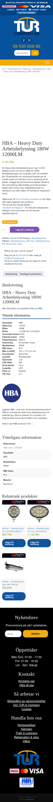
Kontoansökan (26, 725)
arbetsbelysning (18, 240)
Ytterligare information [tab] (31, 273)
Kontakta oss (26, 681)
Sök (35, 52)
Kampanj (26, 729)
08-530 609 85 (26, 46)
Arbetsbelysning (39, 68)
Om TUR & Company (26, 705)
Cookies (26, 709)
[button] (11, 393)
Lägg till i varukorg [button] (9, 543)
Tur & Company (23, 199)
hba (32, 240)
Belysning (27, 68)
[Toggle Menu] (47, 62)
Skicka (35, 633)
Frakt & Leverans (26, 733)
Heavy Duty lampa (14, 243)
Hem (4, 68)
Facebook (7, 207)
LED (28, 240)
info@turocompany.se (14, 258)
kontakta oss (36, 199)
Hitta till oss (26, 685)
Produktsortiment (14, 68)
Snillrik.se (30, 799)
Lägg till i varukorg (25, 229)
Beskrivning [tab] (11, 273)
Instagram (18, 207)
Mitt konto (21, 9)
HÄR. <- (30, 423)
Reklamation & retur (26, 737)
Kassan (11, 9)
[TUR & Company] (26, 25)
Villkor (26, 741)
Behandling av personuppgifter (26, 701)
